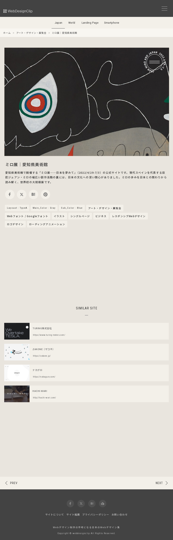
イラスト (59, 216)
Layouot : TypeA (17, 207)
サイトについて (54, 514)
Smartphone (111, 22)
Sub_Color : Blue (71, 207)
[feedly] (102, 503)
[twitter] (21, 194)
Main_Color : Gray (44, 207)
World (71, 22)
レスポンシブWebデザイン (129, 216)
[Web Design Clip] (18, 11)
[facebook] (10, 194)
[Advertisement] (86, 266)
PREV (14, 483)
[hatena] (33, 194)
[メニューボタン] (164, 8)
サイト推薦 (73, 514)
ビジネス (101, 216)
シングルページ (80, 216)
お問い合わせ (120, 514)
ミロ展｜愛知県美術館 (26, 164)
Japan (58, 22)
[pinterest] (45, 194)
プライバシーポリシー (95, 514)
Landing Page (90, 22)
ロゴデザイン (15, 224)
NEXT (159, 483)
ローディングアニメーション (47, 224)
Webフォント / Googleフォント (27, 216)
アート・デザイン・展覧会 (104, 208)
